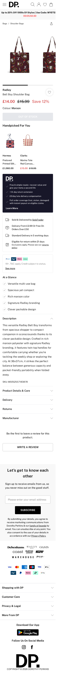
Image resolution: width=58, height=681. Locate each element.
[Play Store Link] (28, 632)
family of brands (37, 525)
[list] (28, 57)
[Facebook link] (32, 647)
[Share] (51, 23)
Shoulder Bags (17, 23)
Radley (7, 89)
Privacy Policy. (38, 536)
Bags (5, 23)
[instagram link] (24, 647)
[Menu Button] (4, 4)
